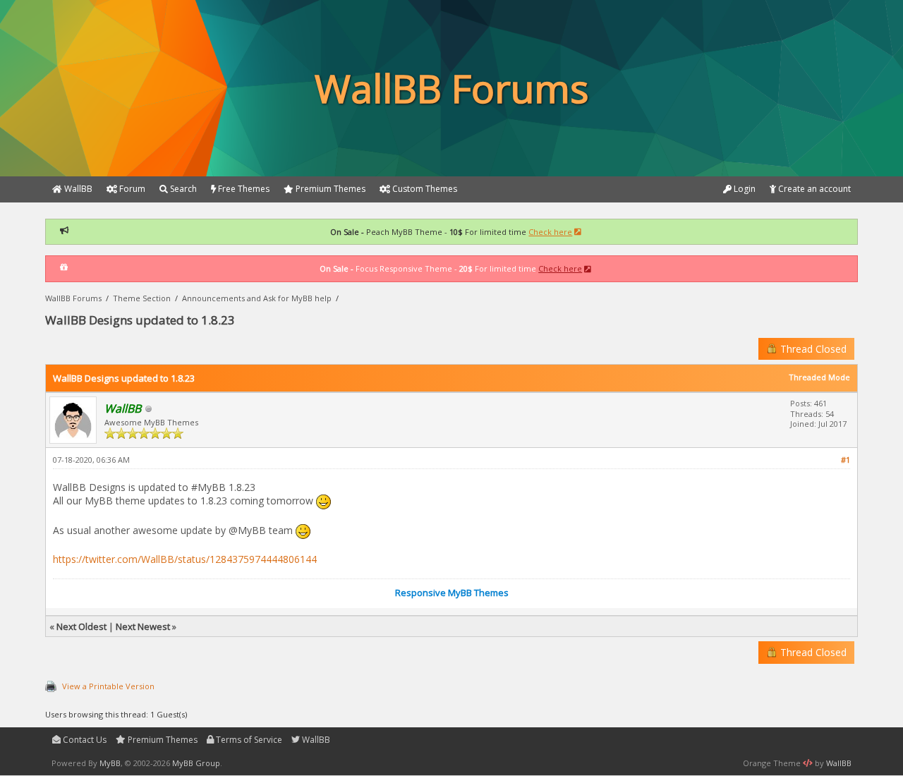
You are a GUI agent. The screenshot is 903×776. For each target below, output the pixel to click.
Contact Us (84, 740)
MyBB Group (196, 763)
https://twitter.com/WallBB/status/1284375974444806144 (185, 559)
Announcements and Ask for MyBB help (257, 298)
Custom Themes (423, 189)
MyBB (110, 763)
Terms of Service (248, 740)
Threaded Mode (819, 377)
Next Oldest (81, 626)
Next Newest (143, 626)
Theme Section (142, 298)
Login (744, 189)
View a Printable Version (108, 686)
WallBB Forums (73, 298)
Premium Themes (162, 740)
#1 (845, 459)
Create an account (813, 189)
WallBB (315, 740)
